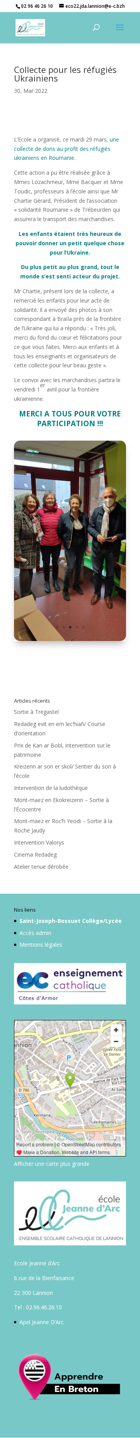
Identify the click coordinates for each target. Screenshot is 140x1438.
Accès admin (35, 933)
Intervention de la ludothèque (51, 788)
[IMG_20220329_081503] (70, 641)
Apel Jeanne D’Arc (41, 1322)
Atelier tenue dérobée (41, 866)
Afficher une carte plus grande (51, 1163)
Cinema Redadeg (35, 854)
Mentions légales (40, 944)
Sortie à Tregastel (36, 711)
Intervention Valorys (39, 842)
